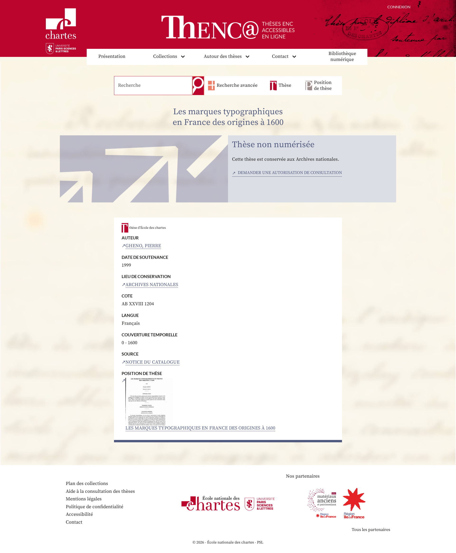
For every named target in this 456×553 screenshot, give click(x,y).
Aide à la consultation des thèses (100, 491)
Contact (280, 56)
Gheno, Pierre (143, 246)
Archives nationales (151, 285)
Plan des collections (87, 484)
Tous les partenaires (371, 529)
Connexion (398, 7)
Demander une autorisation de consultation (290, 172)
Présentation (111, 56)
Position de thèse (323, 85)
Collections (165, 56)
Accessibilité (79, 514)
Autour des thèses (223, 56)
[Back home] (228, 27)
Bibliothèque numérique (342, 57)
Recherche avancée (237, 85)
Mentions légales (84, 499)
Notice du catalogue (152, 362)
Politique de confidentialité (94, 507)
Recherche (198, 85)
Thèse (285, 85)
